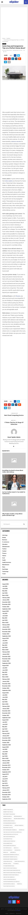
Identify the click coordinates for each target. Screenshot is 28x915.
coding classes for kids (9, 841)
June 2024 (5, 643)
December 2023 (6, 656)
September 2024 (6, 636)
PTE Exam (16, 863)
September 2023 (6, 663)
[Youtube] (18, 902)
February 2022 (6, 706)
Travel (4, 573)
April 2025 (4, 620)
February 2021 (6, 733)
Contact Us (12, 913)
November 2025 (6, 604)
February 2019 (6, 788)
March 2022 (5, 704)
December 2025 (6, 602)
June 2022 (5, 697)
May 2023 (4, 672)
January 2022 (5, 708)
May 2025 (4, 618)
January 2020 (5, 763)
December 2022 (6, 683)
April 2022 (4, 701)
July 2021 (4, 722)
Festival (4, 551)
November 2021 (6, 713)
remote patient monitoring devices (11, 870)
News (3, 567)
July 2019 (4, 776)
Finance (4, 553)
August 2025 (5, 611)
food (3, 558)
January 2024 (5, 654)
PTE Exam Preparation (8, 865)
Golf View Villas (7, 847)
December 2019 (6, 765)
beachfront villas (8, 827)
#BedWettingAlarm (8, 809)
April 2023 (4, 674)
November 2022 (6, 686)
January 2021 (5, 735)
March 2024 (5, 649)
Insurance (17, 850)
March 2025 (5, 622)
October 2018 (5, 797)
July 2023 (4, 667)
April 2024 (4, 647)
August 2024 (5, 638)
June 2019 (5, 778)
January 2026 (5, 600)
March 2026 (5, 595)
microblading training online (10, 859)
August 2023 (5, 665)
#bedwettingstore (8, 811)
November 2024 (6, 631)
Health (4, 560)
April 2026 (4, 593)
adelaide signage (19, 825)
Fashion (4, 43)
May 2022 (4, 699)
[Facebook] (10, 902)
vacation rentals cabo (9, 883)
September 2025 (6, 609)
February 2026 (6, 597)
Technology (5, 571)
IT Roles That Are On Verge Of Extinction (14, 423)
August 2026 (5, 584)
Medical (5, 852)
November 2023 (6, 658)
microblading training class (10, 856)
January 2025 (5, 627)
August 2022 (5, 692)
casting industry (7, 838)
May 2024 (4, 645)
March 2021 (5, 731)
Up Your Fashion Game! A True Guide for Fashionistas (13, 493)
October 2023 (5, 661)
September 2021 (6, 717)
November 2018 (6, 794)
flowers (18, 296)
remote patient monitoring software (12, 872)
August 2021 (5, 720)
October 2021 (5, 715)
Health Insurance (6, 562)
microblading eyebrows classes (11, 854)
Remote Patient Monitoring (10, 868)
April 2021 (4, 729)
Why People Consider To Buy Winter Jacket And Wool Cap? (12, 514)
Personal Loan (7, 863)
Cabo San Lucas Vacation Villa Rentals (12, 832)
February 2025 (6, 624)
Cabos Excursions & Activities (10, 834)
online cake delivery (19, 861)
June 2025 (5, 615)
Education (4, 544)
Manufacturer (5, 564)
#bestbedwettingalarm (9, 814)
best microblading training (10, 829)
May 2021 (4, 726)
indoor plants (9, 181)
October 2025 (5, 606)
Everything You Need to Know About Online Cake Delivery (12, 471)
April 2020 (4, 756)
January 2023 (5, 681)
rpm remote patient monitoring (11, 874)
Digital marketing (7, 843)
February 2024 (6, 652)
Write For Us (18, 913)
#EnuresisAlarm (7, 816)
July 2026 (4, 586)
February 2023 (6, 679)
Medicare (13, 852)
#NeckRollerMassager (8, 820)
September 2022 (6, 690)
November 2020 (6, 740)
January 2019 (5, 790)
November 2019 (6, 767)
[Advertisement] (14, 23)
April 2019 (4, 783)
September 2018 (6, 799)
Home (7, 913)
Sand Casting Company (8, 877)
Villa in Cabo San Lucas (9, 886)
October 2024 (5, 633)
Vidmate (19, 883)
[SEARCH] (24, 524)
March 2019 (5, 785)
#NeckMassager (7, 818)
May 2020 (4, 754)
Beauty (4, 537)
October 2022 (5, 688)
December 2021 (6, 710)
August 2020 (5, 747)
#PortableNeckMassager (9, 823)
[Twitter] (14, 902)
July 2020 (4, 749)
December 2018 (6, 792)
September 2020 (6, 744)
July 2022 (4, 695)
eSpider (14, 2)
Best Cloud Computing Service (14, 415)
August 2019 (5, 774)
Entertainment (5, 546)
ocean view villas (7, 861)
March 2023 (5, 676)
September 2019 (6, 772)
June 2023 (5, 670)
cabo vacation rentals (9, 836)
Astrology (4, 535)
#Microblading (18, 816)
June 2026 (5, 588)
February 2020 (6, 760)
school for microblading (9, 879)
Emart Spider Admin (8, 50)
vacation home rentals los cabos (11, 881)
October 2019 (5, 769)
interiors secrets (16, 141)
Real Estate (5, 569)
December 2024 (6, 629)
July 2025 (4, 613)
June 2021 (5, 724)
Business (4, 539)
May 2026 (4, 590)
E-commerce (5, 542)
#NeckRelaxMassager (19, 818)
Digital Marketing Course (9, 845)
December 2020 (6, 738)
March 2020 (5, 758)
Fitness (4, 555)
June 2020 (5, 751)
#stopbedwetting (7, 825)
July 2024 (4, 640)
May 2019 (4, 781)
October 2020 (5, 742)
